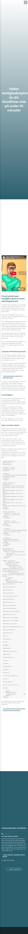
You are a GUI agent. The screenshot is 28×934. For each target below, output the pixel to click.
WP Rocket (8, 372)
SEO (14, 701)
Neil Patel (6, 311)
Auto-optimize (18, 398)
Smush (13, 372)
